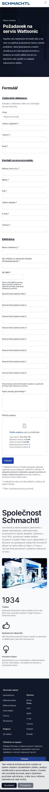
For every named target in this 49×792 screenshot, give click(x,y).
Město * (5, 180)
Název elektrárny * (10, 247)
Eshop (29, 700)
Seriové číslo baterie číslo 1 (14, 294)
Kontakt (30, 734)
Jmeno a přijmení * (10, 124)
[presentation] (24, 434)
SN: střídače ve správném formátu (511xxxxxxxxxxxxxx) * (17, 260)
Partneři (30, 729)
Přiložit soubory (9, 415)
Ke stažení (7, 734)
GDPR (29, 713)
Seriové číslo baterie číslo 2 (14, 305)
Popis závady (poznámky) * (14, 391)
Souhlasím (9, 785)
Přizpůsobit (25, 785)
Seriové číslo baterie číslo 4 (14, 328)
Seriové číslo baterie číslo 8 (14, 373)
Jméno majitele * (9, 202)
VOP (28, 708)
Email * (5, 146)
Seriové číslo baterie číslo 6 (14, 350)
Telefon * (6, 135)
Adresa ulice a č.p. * (11, 168)
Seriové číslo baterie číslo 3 (14, 316)
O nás (29, 719)
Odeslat (8, 460)
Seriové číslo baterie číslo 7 (14, 361)
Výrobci (30, 724)
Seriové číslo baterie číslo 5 (14, 339)
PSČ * (4, 191)
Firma (4, 112)
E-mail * (5, 214)
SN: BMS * (6, 272)
